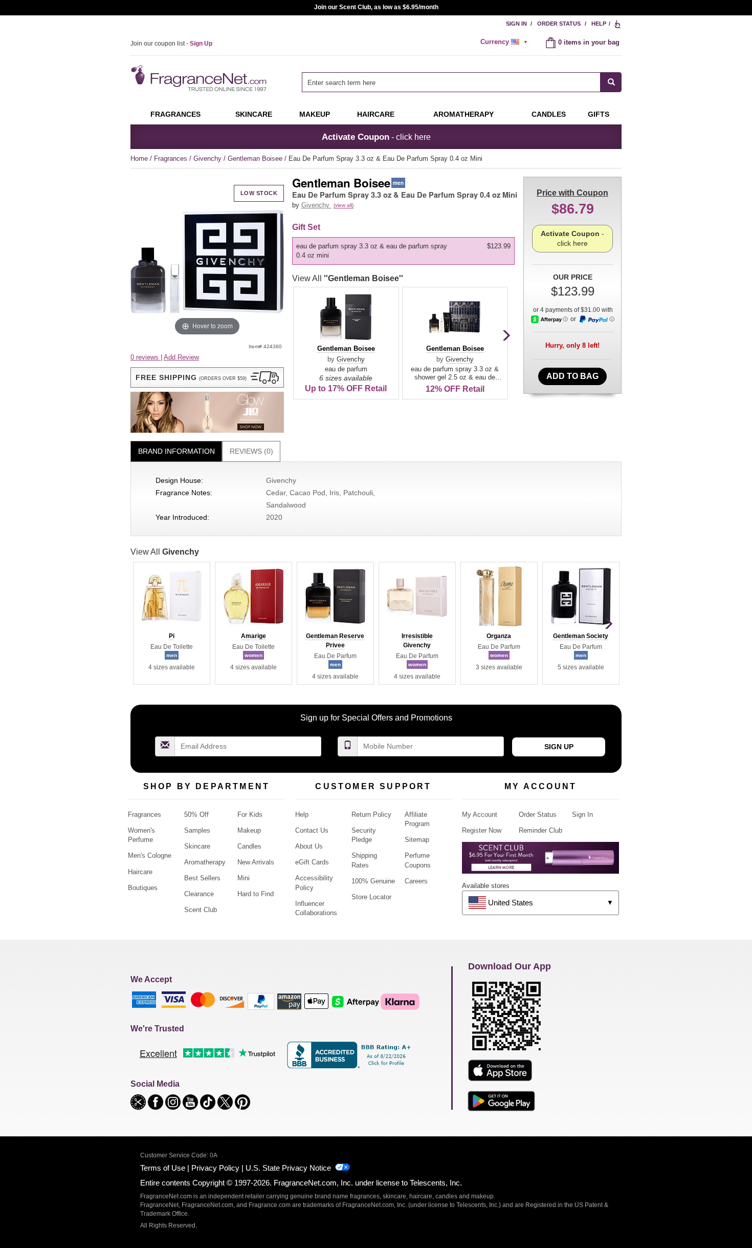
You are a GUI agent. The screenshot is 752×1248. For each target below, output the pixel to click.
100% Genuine (373, 881)
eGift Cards (312, 862)
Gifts (598, 114)
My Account (479, 814)
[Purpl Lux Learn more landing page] (540, 861)
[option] (403, 251)
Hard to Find (255, 894)
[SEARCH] (611, 82)
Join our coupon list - (171, 43)
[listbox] (405, 251)
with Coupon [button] (572, 192)
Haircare (375, 114)
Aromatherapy (205, 862)
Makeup (314, 114)
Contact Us (311, 830)
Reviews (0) (251, 451)
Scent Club (200, 910)
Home (139, 158)
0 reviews (145, 357)
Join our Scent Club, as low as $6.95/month (376, 7)
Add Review (181, 357)
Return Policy (371, 814)
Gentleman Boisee (256, 158)
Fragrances (175, 114)
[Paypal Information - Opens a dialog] (596, 319)
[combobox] (462, 82)
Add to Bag (572, 376)
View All (347, 278)
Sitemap (417, 839)
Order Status (559, 23)
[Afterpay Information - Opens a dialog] (549, 319)
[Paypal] (261, 1001)
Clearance (199, 894)
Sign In (516, 23)
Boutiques (143, 888)
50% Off (196, 814)
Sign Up (558, 747)
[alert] (505, 42)
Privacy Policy (215, 1168)
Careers (416, 881)
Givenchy (208, 158)
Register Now (481, 830)
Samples (197, 830)
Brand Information (176, 451)
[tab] (176, 451)
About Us (309, 846)
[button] (207, 377)
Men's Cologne (149, 855)
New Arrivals (255, 862)
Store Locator (371, 897)
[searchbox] (451, 82)
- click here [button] (376, 137)
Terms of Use (162, 1168)
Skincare (253, 114)
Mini (243, 878)
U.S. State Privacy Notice (288, 1168)
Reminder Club (540, 830)
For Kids (249, 814)
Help (598, 23)
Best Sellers (202, 878)
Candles (249, 846)
